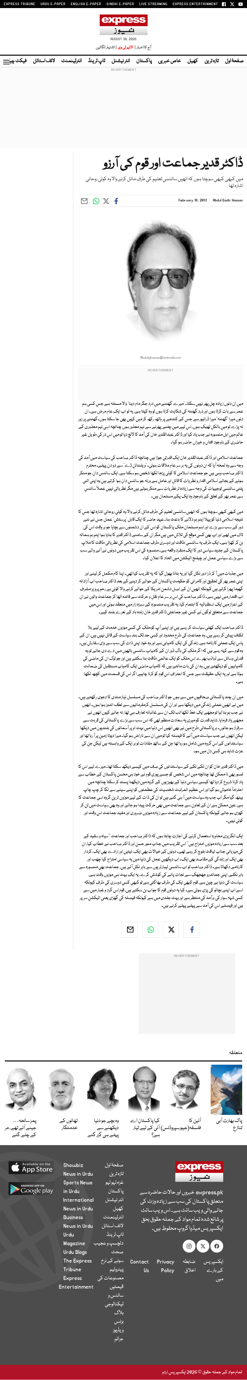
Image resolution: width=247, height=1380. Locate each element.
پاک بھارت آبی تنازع (229, 1124)
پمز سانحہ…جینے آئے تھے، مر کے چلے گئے (20, 1128)
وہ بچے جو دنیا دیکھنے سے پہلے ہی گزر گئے (103, 1128)
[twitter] (171, 930)
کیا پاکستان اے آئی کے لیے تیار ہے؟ (145, 1128)
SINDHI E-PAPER (120, 4)
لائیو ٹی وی (125, 47)
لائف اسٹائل (44, 61)
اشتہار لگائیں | (106, 47)
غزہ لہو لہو (114, 1183)
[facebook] (191, 930)
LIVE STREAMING (153, 4)
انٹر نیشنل (121, 61)
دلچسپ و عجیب (109, 1243)
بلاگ (119, 1313)
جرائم (119, 1339)
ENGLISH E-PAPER (86, 4)
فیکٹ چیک (15, 61)
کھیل (193, 61)
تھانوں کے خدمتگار (68, 1124)
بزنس (119, 1322)
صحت (117, 1252)
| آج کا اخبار (142, 47)
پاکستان (144, 61)
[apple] (39, 1167)
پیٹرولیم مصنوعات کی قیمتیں (110, 1278)
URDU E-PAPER (53, 4)
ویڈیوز (118, 1330)
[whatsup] (150, 930)
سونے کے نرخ (112, 1261)
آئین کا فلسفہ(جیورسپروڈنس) (181, 1124)
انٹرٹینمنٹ (71, 61)
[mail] (130, 930)
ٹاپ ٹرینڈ (96, 61)
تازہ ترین (212, 61)
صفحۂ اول (234, 61)
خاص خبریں (169, 61)
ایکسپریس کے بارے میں (213, 1270)
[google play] (39, 1188)
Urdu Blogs (75, 1252)
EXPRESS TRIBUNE (19, 4)
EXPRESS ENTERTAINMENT (195, 4)
